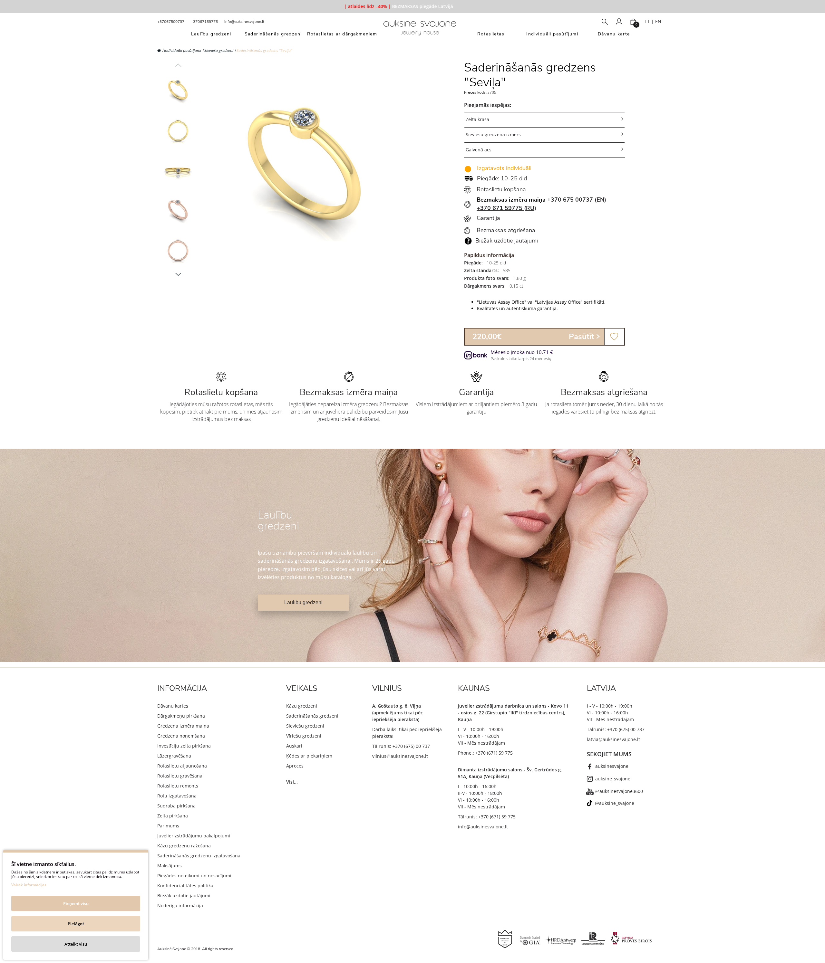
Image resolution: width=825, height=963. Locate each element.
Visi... (292, 782)
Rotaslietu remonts (177, 786)
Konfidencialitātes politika (185, 885)
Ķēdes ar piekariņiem (309, 756)
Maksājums (169, 866)
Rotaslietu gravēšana (179, 776)
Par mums (168, 826)
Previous (178, 65)
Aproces (295, 766)
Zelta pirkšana (172, 816)
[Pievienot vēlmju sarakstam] (614, 337)
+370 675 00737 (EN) (576, 200)
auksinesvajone (611, 766)
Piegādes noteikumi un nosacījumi (194, 875)
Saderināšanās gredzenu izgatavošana (198, 856)
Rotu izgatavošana (177, 796)
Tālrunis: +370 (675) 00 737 (401, 746)
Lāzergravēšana (174, 756)
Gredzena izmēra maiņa (183, 726)
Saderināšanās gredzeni (312, 716)
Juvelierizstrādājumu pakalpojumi (193, 836)
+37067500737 (170, 21)
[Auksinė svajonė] (420, 30)
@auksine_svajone (614, 803)
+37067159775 (204, 21)
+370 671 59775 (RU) (506, 208)
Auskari (294, 746)
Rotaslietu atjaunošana (182, 766)
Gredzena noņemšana (181, 736)
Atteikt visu (75, 944)
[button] (544, 119)
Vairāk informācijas (28, 885)
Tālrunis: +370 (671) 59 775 (487, 817)
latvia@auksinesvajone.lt (613, 739)
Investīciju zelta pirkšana (184, 746)
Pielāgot (76, 924)
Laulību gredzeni (303, 602)
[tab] (544, 119)
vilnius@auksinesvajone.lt (400, 756)
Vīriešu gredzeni (303, 736)
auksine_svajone (612, 779)
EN (658, 21)
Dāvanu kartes (172, 706)
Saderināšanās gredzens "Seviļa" (264, 50)
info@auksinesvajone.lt (244, 21)
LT (647, 21)
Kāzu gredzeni (301, 706)
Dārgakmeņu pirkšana (181, 716)
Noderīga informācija (180, 905)
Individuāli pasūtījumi (182, 50)
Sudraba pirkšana (176, 806)
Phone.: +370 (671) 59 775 (485, 753)
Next (178, 274)
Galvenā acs (478, 150)
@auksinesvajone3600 (619, 791)
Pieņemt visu (76, 903)
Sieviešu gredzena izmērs (493, 134)
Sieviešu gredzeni (218, 50)
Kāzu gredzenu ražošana (184, 846)
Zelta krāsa (477, 119)
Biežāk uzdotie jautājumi (506, 240)
